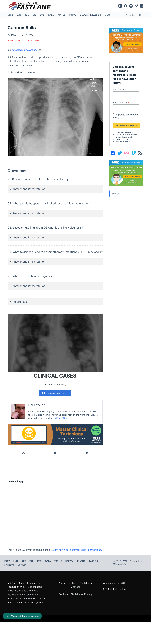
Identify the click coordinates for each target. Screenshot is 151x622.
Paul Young (37, 405)
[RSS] (141, 6)
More (107, 15)
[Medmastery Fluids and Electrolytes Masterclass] (126, 40)
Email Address (121, 102)
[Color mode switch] (90, 15)
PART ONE (96, 15)
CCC (34, 15)
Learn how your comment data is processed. (77, 549)
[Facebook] (125, 6)
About (62, 582)
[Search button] (140, 15)
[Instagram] (131, 6)
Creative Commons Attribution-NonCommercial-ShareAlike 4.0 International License (27, 594)
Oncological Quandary (24, 49)
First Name (119, 89)
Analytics (85, 582)
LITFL (26, 586)
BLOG (19, 15)
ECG (27, 15)
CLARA (51, 15)
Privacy (88, 594)
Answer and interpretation (29, 189)
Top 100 (61, 15)
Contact (21, 565)
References (20, 301)
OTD (42, 15)
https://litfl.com (38, 602)
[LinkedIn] (87, 453)
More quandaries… (55, 393)
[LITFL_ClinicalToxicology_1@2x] (55, 434)
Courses (84, 15)
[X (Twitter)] (120, 6)
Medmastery (119, 564)
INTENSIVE (9, 565)
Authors (72, 582)
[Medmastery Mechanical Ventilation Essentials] (126, 172)
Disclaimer (76, 594)
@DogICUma (61, 418)
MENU (10, 15)
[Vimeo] (136, 6)
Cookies (63, 594)
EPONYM (72, 15)
